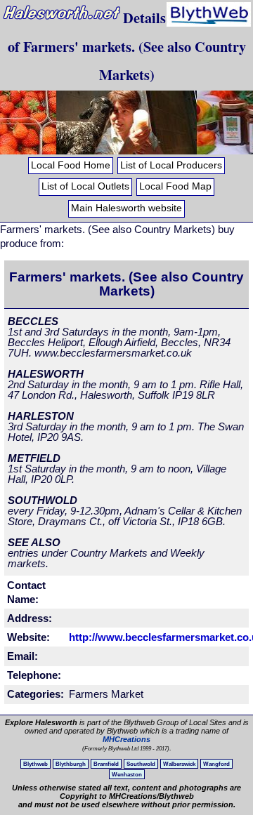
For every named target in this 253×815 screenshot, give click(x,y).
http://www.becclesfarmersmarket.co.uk (147, 637)
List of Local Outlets (85, 186)
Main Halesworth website (126, 208)
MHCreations (126, 739)
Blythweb (35, 763)
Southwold (140, 763)
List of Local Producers (171, 165)
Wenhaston (127, 774)
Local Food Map (175, 186)
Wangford (216, 763)
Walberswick (179, 763)
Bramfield (106, 763)
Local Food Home (70, 165)
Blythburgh (71, 763)
